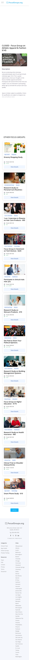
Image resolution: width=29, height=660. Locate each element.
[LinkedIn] (18, 535)
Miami (17, 603)
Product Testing (5, 553)
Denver (17, 573)
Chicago (17, 561)
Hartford (17, 582)
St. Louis (17, 648)
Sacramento (18, 635)
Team (2, 560)
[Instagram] (16, 535)
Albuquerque (18, 546)
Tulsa (16, 654)
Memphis (17, 601)
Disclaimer (3, 571)
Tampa (17, 650)
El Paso (17, 580)
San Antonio (18, 639)
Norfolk (17, 616)
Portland (17, 629)
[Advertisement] (14, 23)
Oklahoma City (19, 618)
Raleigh (17, 631)
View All (14, 510)
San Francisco (19, 644)
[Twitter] (13, 535)
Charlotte (17, 559)
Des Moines (18, 576)
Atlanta (17, 548)
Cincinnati (18, 563)
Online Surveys (5, 550)
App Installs (4, 548)
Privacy (3, 567)
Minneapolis (18, 608)
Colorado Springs (19, 567)
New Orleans (18, 612)
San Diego (18, 642)
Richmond (18, 633)
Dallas (17, 571)
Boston (17, 556)
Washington (18, 656)
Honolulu (17, 584)
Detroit (17, 578)
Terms (2, 569)
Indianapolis (18, 588)
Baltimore (18, 552)
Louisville (17, 599)
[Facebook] (10, 535)
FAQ (2, 562)
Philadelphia (18, 625)
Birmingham (18, 554)
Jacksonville (18, 591)
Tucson (17, 652)
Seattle (17, 646)
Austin (17, 550)
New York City (19, 614)
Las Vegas (18, 595)
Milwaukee (18, 605)
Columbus (18, 569)
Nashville (17, 610)
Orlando (17, 622)
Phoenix (17, 627)
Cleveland (18, 565)
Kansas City (18, 593)
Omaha (17, 620)
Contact (3, 564)
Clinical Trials (4, 546)
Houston (17, 586)
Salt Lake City (18, 637)
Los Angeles (18, 597)
